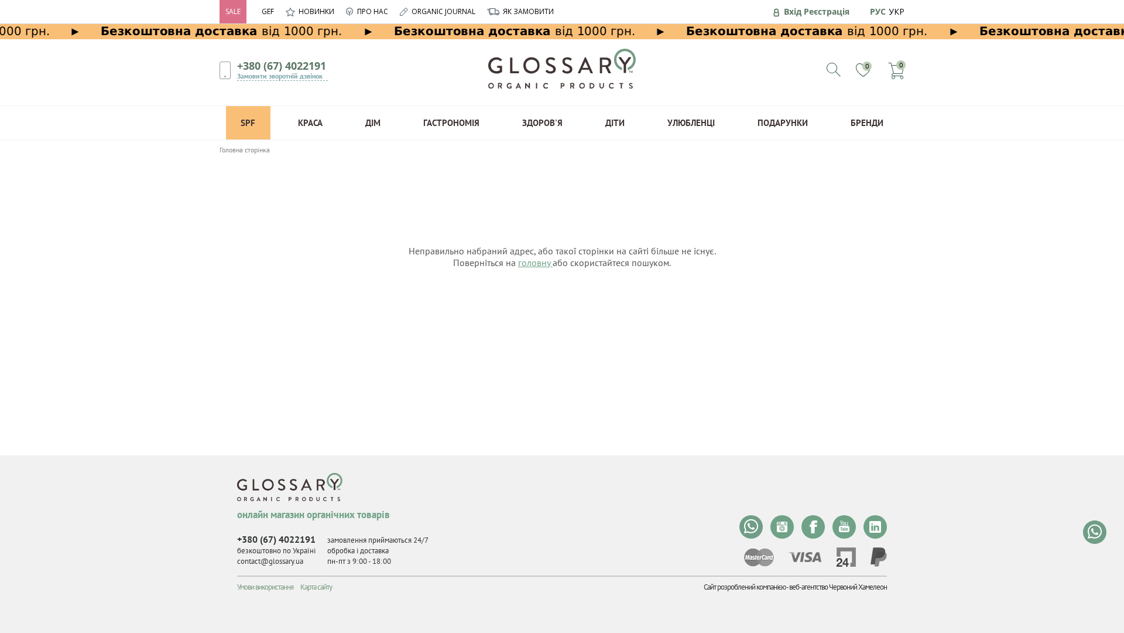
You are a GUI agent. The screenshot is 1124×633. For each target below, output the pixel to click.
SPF (248, 122)
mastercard (759, 557)
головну (535, 262)
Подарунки (783, 122)
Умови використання (265, 587)
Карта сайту (316, 587)
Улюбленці (691, 122)
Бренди (867, 122)
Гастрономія (451, 122)
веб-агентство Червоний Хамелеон (838, 587)
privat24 (846, 557)
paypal (879, 557)
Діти (615, 122)
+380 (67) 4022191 (281, 66)
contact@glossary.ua (270, 561)
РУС (878, 11)
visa (805, 557)
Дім (373, 122)
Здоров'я (542, 122)
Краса (310, 122)
